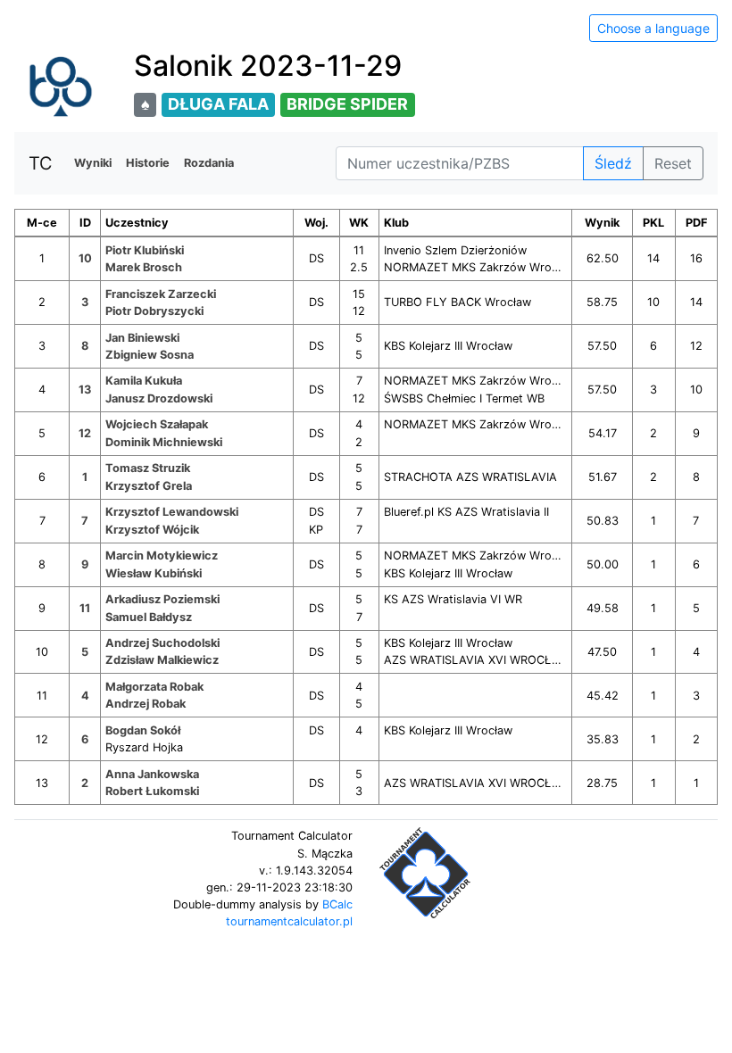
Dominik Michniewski (163, 442)
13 (85, 389)
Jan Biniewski (142, 337)
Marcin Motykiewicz (161, 555)
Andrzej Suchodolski (162, 643)
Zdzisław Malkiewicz (162, 660)
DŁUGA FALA (218, 104)
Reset (673, 163)
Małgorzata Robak (154, 686)
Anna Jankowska (152, 774)
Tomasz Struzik (147, 468)
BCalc (337, 904)
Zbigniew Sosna (149, 354)
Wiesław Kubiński (153, 573)
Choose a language (653, 28)
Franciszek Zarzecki (160, 294)
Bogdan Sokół (142, 730)
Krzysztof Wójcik (152, 529)
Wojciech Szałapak (156, 424)
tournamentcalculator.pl (289, 921)
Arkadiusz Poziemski (162, 599)
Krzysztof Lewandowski (171, 511)
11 (84, 608)
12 (85, 433)
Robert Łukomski (152, 791)
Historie (148, 163)
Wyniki (93, 163)
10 (85, 258)
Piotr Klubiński (144, 250)
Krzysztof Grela (148, 486)
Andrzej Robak (145, 703)
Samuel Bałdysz (148, 617)
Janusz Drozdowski (158, 398)
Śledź (613, 163)
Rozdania (209, 163)
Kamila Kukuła (143, 380)
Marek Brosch (143, 267)
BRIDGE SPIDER (347, 104)
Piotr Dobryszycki (154, 311)
